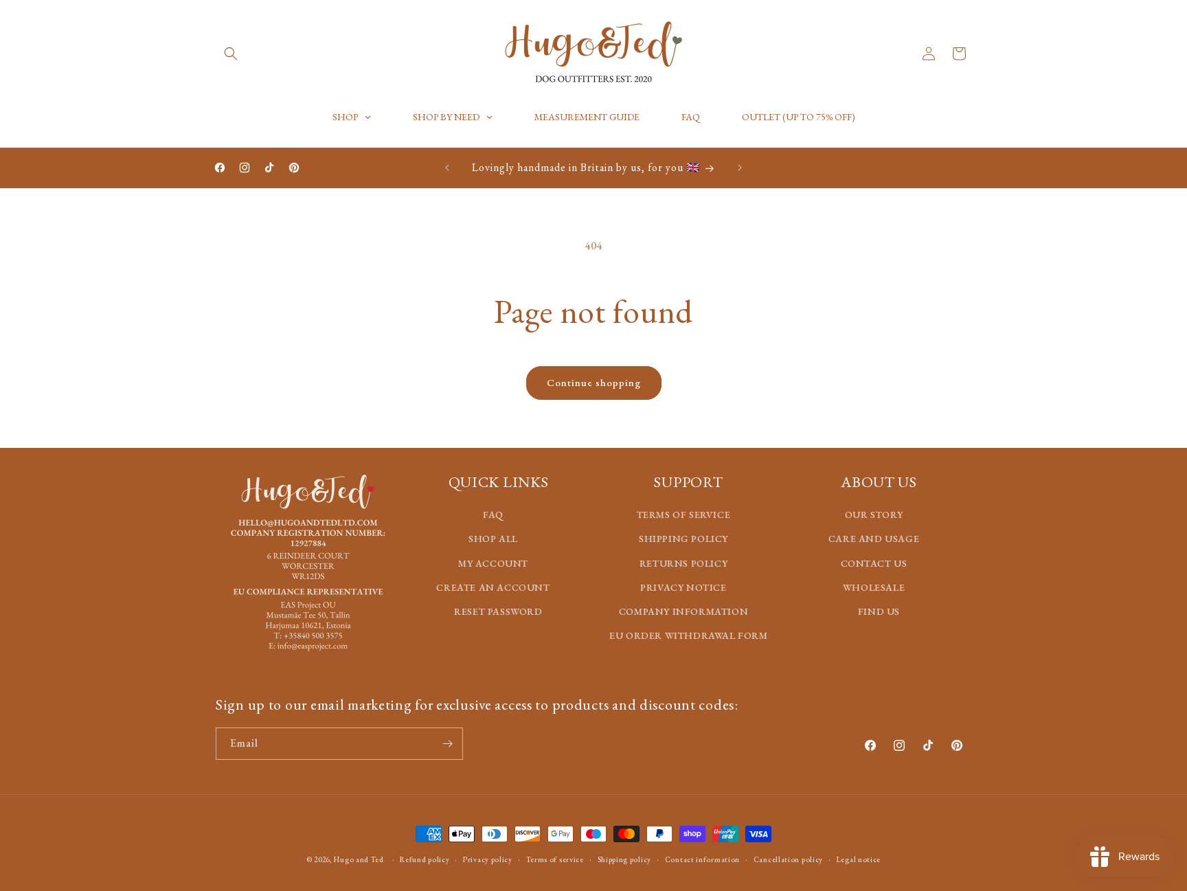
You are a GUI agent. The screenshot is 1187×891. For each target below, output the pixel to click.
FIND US (879, 611)
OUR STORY (874, 514)
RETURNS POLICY (683, 562)
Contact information (702, 859)
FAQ (493, 514)
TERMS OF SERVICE (684, 514)
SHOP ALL (493, 538)
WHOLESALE (874, 586)
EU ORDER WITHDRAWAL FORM (688, 635)
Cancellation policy (788, 859)
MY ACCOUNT (493, 562)
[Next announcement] (740, 168)
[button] (231, 53)
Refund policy (424, 859)
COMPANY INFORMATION (683, 611)
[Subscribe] (447, 744)
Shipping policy (625, 859)
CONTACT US (874, 562)
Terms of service (555, 859)
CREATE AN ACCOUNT (493, 586)
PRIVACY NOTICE (683, 586)
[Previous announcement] (447, 168)
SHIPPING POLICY (683, 538)
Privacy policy (487, 859)
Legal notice (859, 859)
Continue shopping (594, 382)
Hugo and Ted (358, 859)
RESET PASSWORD (498, 611)
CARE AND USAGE (873, 538)
